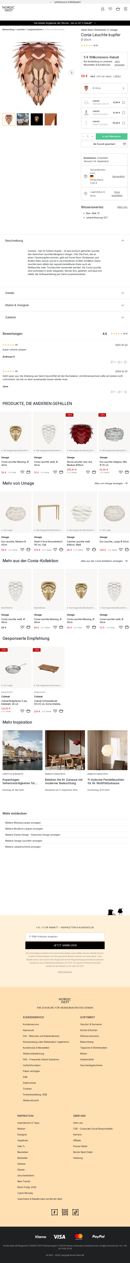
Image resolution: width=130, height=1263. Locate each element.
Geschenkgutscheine (91, 1065)
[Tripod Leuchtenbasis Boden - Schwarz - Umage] (86, 123)
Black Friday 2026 (26, 1187)
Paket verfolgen (31, 1071)
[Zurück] (6, 72)
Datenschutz (29, 1083)
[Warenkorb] (118, 9)
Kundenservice (31, 1024)
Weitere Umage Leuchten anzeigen (23, 840)
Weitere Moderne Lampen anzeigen (24, 828)
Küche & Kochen (89, 1030)
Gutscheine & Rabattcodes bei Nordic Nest (39, 1199)
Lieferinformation (32, 1065)
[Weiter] (71, 72)
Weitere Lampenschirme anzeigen (23, 846)
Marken (21, 1128)
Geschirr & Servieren (91, 1024)
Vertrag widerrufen (65, 972)
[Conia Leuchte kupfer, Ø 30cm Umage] (38, 72)
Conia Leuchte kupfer (54, 29)
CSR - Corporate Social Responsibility (93, 1128)
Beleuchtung (8, 29)
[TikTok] (75, 1212)
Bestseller (22, 1158)
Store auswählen (117, 194)
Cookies (27, 1088)
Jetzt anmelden (119, 63)
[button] (89, 45)
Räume (21, 1169)
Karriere (77, 1134)
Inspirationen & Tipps (28, 1123)
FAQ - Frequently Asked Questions (41, 1059)
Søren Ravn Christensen (93, 29)
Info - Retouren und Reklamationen (41, 1036)
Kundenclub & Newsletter (36, 1048)
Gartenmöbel (87, 1059)
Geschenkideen (25, 1175)
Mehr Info (122, 207)
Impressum (28, 1030)
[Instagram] (65, 1212)
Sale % (21, 1146)
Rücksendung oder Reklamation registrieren (46, 1042)
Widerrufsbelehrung (33, 1053)
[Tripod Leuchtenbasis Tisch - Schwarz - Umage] (86, 113)
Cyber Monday (25, 1193)
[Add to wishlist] (22, 472)
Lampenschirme (34, 29)
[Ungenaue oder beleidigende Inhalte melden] (125, 362)
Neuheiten (22, 1152)
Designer (22, 1134)
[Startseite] (9, 8)
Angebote (22, 1140)
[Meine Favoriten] (110, 9)
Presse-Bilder (80, 1146)
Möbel (83, 1053)
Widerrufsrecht (31, 1100)
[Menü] (125, 9)
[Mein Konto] (103, 9)
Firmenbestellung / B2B (35, 1094)
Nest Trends (23, 1181)
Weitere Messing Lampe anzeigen (23, 822)
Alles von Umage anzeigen (109, 483)
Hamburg (78, 1158)
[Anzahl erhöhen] (92, 136)
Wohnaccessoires (89, 1036)
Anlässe (21, 1164)
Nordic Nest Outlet (82, 1152)
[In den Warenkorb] (28, 472)
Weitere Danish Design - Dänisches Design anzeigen (32, 834)
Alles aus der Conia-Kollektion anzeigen (102, 561)
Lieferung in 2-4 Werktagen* (67, 2)
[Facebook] (54, 1212)
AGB (25, 1077)
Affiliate (77, 1140)
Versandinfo (118, 176)
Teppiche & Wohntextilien (93, 1048)
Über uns (78, 1123)
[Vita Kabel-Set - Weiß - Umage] (86, 102)
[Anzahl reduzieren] (83, 136)
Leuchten (20, 29)
